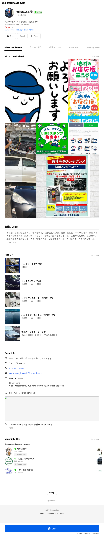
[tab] (13, 47)
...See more (11, 242)
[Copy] (51, 424)
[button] (35, 36)
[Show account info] (38, 12)
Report (42, 513)
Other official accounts (55, 513)
